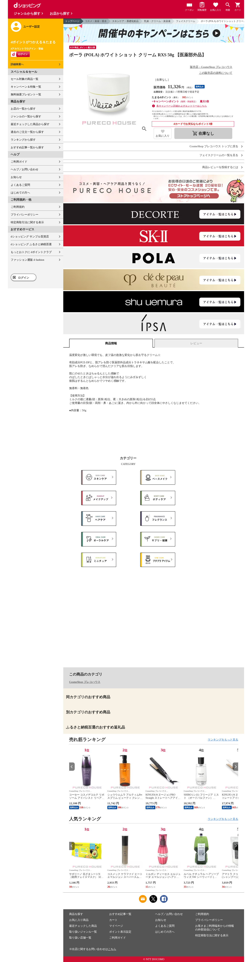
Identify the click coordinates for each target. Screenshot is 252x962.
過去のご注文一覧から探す (27, 131)
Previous (72, 767)
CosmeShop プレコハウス (84, 681)
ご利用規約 (18, 206)
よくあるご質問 (20, 184)
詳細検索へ (17, 64)
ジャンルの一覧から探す (26, 116)
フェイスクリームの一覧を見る (218, 155)
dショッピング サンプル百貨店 (30, 236)
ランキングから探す (23, 139)
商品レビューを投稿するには (220, 167)
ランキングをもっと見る (223, 739)
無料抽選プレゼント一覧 (26, 94)
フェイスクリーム (185, 21)
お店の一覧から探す (23, 108)
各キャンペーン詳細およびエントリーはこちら (181, 105)
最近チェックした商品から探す (30, 124)
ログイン (23, 277)
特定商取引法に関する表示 (27, 222)
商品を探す (76, 914)
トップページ (72, 21)
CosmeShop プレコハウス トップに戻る (214, 146)
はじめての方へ (20, 192)
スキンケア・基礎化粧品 (125, 21)
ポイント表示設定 (120, 931)
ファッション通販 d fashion (27, 259)
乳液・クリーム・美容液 (157, 21)
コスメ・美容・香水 (96, 21)
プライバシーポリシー (24, 214)
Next (235, 767)
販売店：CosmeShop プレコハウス (211, 66)
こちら (112, 949)
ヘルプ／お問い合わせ (24, 169)
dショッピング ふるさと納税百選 (31, 244)
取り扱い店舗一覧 (80, 937)
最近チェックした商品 (83, 925)
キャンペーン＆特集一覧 (26, 86)
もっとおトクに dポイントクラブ (31, 252)
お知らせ (16, 177)
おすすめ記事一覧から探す (27, 147)
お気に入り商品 (79, 919)
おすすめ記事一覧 (120, 914)
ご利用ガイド (19, 161)
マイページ (116, 925)
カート (113, 919)
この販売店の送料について (215, 72)
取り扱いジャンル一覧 (83, 931)
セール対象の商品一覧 (24, 78)
